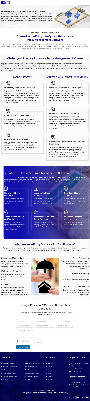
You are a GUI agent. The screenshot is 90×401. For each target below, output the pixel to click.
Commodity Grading (31, 366)
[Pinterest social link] (82, 397)
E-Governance (7, 370)
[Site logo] (5, 2)
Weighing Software (8, 363)
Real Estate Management (10, 376)
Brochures (50, 376)
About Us (50, 363)
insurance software (47, 21)
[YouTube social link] (78, 397)
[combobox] (58, 321)
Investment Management (10, 373)
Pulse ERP (27, 380)
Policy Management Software (61, 66)
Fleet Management (30, 370)
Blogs (49, 373)
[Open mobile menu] (88, 2)
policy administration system (43, 46)
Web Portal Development (10, 366)
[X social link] (73, 397)
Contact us (51, 383)
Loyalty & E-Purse (7, 380)
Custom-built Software (31, 376)
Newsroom (51, 370)
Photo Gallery (51, 380)
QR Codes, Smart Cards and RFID (34, 363)
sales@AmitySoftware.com (79, 372)
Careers (50, 366)
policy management (10, 177)
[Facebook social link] (69, 397)
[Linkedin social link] (87, 397)
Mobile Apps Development (32, 373)
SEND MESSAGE (23, 347)
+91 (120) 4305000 (76, 368)
